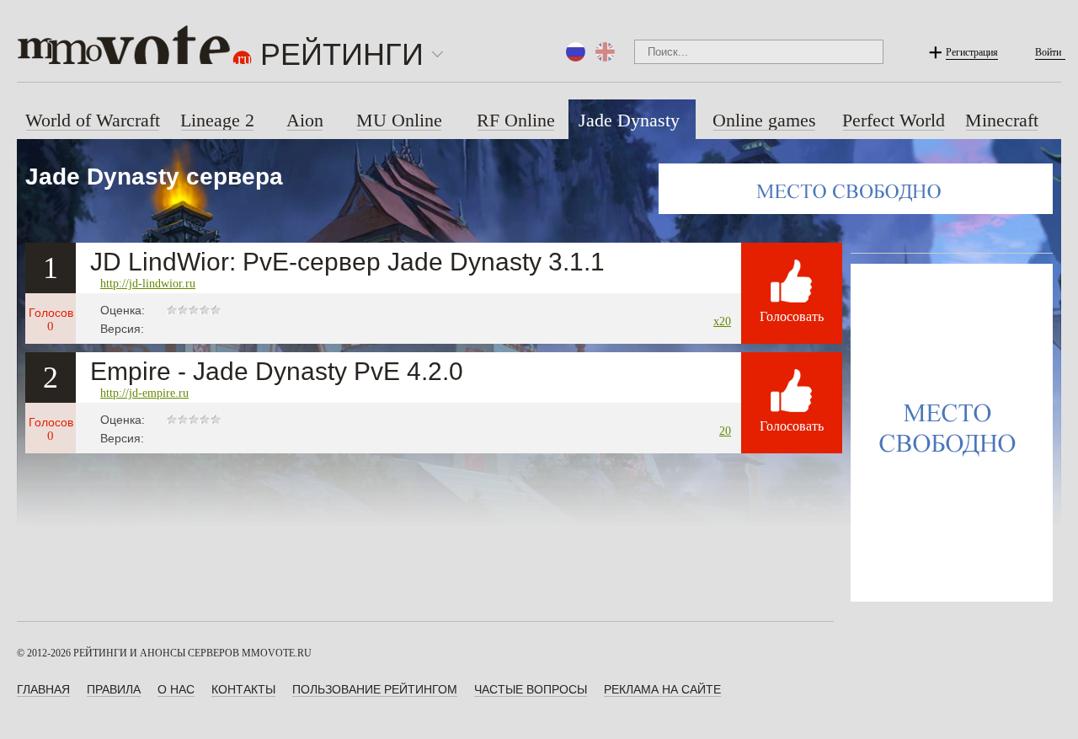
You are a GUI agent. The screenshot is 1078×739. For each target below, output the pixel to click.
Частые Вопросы (530, 689)
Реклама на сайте (662, 689)
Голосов (51, 319)
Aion (304, 120)
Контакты (243, 689)
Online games (764, 120)
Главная (43, 689)
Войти (1048, 52)
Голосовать (792, 316)
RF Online (516, 120)
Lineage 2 (217, 120)
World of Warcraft (92, 120)
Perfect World (893, 120)
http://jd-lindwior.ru (147, 283)
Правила (114, 689)
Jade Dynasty (629, 120)
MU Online (399, 120)
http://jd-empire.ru (144, 393)
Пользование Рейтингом (374, 689)
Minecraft (1001, 120)
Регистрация (972, 52)
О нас (176, 689)
